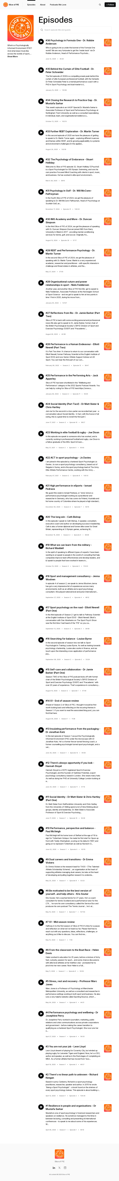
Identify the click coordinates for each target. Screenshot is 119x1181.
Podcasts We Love (58, 4)
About (42, 4)
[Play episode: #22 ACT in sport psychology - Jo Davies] (41, 459)
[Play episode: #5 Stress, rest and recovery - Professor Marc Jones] (41, 982)
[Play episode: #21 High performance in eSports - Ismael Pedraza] (41, 487)
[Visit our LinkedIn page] (54, 1168)
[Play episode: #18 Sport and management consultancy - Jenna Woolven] (41, 577)
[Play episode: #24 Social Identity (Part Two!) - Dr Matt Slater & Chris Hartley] (41, 405)
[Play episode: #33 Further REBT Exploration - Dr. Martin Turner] (41, 132)
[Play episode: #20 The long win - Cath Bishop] (41, 518)
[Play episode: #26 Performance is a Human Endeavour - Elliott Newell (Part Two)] (41, 345)
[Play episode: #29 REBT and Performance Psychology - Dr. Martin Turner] (41, 251)
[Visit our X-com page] (59, 1168)
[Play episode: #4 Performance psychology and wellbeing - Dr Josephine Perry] (41, 1013)
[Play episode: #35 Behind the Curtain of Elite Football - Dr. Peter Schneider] (41, 70)
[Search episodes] (100, 4)
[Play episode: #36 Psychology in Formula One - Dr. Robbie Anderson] (41, 41)
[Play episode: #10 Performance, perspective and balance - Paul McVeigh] (41, 829)
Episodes (31, 4)
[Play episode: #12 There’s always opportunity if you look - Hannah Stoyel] (41, 764)
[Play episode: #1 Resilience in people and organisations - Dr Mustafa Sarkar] (41, 1107)
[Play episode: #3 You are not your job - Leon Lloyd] (41, 1047)
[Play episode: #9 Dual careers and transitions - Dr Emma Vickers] (41, 860)
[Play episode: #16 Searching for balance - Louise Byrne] (41, 640)
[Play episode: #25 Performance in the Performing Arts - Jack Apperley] (41, 376)
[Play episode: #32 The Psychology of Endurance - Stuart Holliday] (41, 160)
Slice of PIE (14, 4)
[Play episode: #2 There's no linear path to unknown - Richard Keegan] (41, 1075)
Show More (12, 56)
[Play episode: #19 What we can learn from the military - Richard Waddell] (41, 546)
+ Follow (110, 4)
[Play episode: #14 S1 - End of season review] (41, 702)
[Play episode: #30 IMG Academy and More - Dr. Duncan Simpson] (41, 220)
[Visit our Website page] (65, 1168)
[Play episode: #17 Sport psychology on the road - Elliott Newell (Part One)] (41, 608)
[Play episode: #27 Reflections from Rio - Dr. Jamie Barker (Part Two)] (41, 314)
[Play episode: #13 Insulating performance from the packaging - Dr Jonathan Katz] (41, 730)
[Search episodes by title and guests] (42, 29)
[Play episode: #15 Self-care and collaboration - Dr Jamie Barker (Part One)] (41, 670)
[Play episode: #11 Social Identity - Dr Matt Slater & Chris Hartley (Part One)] (41, 798)
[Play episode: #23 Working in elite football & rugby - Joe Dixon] (41, 433)
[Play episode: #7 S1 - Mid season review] (41, 923)
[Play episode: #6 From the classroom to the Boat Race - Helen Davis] (41, 951)
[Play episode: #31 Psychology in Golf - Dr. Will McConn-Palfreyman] (41, 192)
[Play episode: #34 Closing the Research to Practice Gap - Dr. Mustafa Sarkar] (41, 101)
